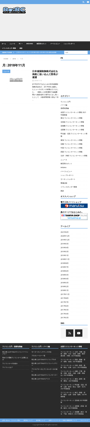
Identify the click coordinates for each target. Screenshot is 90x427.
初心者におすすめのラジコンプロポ (44, 359)
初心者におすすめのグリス (41, 379)
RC (20, 44)
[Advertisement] (60, 22)
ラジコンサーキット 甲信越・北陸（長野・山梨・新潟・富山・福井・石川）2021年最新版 (74, 387)
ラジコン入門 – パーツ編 (41, 346)
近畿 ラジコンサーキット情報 (71, 144)
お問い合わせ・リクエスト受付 (11, 420)
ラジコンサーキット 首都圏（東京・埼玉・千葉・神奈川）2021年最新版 (74, 413)
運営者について (28, 420)
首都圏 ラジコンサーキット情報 (72, 126)
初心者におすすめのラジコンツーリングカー (15, 353)
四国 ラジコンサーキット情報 (71, 152)
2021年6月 (65, 232)
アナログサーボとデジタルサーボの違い (44, 370)
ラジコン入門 (65, 102)
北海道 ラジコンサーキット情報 (72, 122)
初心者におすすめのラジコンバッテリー (44, 364)
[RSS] (83, 2)
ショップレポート (69, 44)
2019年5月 (65, 244)
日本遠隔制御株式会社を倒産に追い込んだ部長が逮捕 (45, 74)
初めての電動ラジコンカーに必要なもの (15, 359)
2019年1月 (65, 255)
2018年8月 (65, 263)
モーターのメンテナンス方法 (41, 352)
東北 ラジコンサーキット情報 (71, 118)
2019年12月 (65, 240)
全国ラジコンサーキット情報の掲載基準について (63, 420)
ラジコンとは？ (7, 367)
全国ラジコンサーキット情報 (71, 346)
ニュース (12, 44)
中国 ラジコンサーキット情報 (71, 148)
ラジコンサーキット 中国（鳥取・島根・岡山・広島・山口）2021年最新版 (74, 366)
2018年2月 (65, 286)
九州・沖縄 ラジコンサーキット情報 (74, 155)
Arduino (29, 44)
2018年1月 (65, 290)
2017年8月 (65, 298)
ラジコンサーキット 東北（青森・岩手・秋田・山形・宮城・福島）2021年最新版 (74, 394)
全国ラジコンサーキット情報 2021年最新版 (73, 113)
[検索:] (76, 52)
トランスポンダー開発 (9, 48)
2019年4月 (65, 247)
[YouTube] (88, 2)
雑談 (21, 48)
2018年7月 (65, 267)
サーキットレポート (68, 179)
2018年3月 (65, 282)
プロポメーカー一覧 (38, 356)
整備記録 (64, 183)
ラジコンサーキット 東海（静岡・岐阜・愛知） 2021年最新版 (73, 380)
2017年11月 (65, 294)
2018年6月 (65, 271)
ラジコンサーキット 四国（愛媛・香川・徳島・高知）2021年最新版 (73, 360)
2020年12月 (65, 236)
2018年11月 (65, 259)
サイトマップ (84, 420)
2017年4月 (65, 314)
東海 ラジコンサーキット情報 (71, 140)
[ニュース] (16, 80)
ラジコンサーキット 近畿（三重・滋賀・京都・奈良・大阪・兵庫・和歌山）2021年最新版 (73, 373)
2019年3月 (65, 251)
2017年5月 (65, 310)
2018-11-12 (38, 80)
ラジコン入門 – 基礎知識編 (12, 346)
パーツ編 (64, 105)
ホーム (4, 44)
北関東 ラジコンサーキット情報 (72, 130)
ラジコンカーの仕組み (10, 363)
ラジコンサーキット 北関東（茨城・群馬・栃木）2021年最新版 (74, 407)
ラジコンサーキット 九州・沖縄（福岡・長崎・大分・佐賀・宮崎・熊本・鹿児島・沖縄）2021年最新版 (73, 354)
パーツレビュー (55, 44)
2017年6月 (65, 306)
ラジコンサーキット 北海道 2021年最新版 (74, 401)
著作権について (40, 420)
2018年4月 (65, 279)
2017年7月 (65, 302)
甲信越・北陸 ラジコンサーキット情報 (74, 134)
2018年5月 (65, 275)
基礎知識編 (65, 108)
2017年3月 (65, 317)
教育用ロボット (42, 44)
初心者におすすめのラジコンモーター (44, 375)
